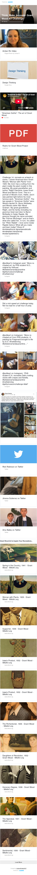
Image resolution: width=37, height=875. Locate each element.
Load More (18, 862)
